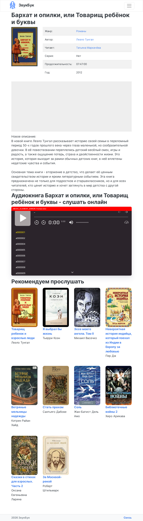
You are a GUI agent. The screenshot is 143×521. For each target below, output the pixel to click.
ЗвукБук (26, 5)
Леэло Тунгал (20, 342)
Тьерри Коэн (51, 338)
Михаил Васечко (85, 338)
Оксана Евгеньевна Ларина (19, 495)
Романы (81, 31)
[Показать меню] (129, 5)
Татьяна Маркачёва (88, 47)
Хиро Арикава (115, 416)
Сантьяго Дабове (54, 411)
